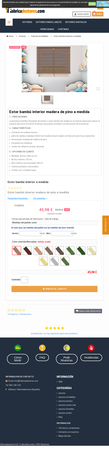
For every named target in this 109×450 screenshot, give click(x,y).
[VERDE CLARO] (70, 250)
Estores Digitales (76, 22)
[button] (88, 311)
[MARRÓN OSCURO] (59, 250)
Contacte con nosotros (68, 432)
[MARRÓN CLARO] (48, 250)
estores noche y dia (67, 405)
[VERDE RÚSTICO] (65, 261)
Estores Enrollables (49, 22)
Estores (27, 22)
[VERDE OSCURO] (81, 250)
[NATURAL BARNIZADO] (91, 250)
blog (60, 417)
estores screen (65, 413)
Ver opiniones (40, 198)
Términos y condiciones (68, 428)
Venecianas (47, 29)
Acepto (92, 4)
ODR (60, 382)
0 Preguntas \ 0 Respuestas (19, 314)
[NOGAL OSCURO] (27, 250)
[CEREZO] (38, 250)
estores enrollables (67, 397)
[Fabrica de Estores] (25, 10)
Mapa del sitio (64, 436)
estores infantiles (66, 409)
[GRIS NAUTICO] (54, 261)
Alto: (48, 233)
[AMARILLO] (43, 261)
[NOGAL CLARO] (16, 250)
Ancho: (15, 233)
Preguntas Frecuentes (19, 198)
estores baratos (65, 401)
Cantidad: (16, 279)
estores (61, 393)
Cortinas (63, 29)
